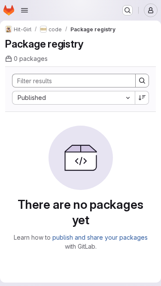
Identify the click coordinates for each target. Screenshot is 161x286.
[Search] (142, 80)
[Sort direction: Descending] (142, 98)
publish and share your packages (100, 237)
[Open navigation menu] (24, 10)
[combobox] (73, 98)
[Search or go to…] (127, 10)
